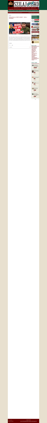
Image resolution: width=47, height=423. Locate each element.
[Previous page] (33, 99)
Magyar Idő (35, 96)
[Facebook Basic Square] (38, 7)
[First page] (32, 99)
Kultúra (34, 72)
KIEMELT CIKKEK (35, 67)
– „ (16, 9)
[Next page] (37, 99)
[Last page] (38, 99)
